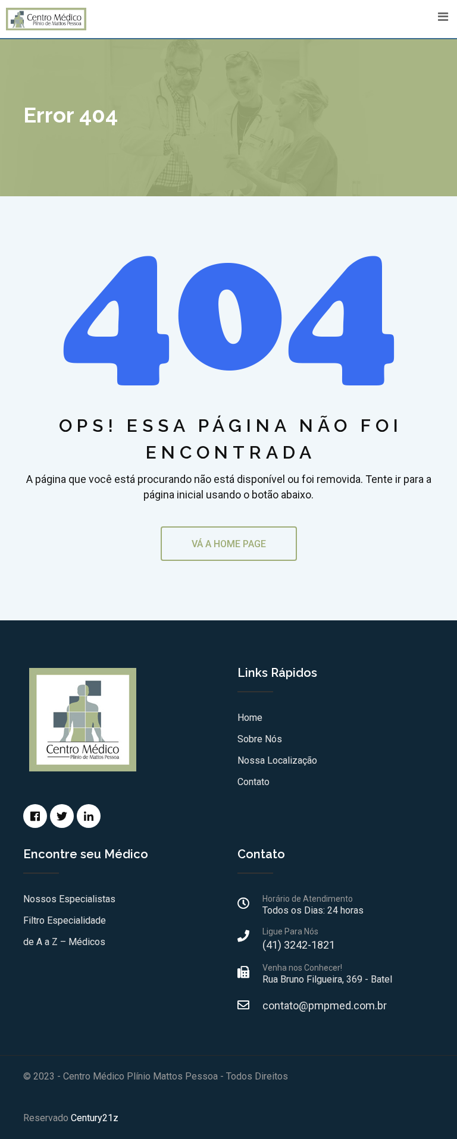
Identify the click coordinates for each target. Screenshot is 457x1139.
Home (249, 717)
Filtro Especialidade (64, 920)
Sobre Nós (259, 739)
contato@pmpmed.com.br (324, 1005)
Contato (253, 781)
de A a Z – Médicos (64, 941)
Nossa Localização (277, 760)
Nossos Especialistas (69, 899)
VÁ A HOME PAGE (229, 544)
